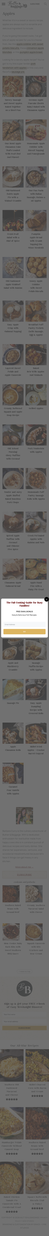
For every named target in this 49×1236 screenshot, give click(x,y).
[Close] (46, 599)
